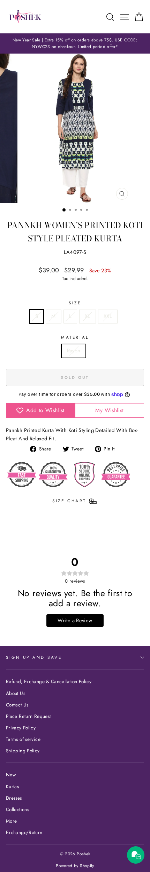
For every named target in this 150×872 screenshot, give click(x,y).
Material (75, 337)
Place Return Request (28, 716)
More (11, 820)
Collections (17, 809)
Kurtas (12, 786)
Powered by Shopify (75, 866)
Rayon (74, 350)
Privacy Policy (21, 727)
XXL (108, 316)
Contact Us (17, 704)
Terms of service (23, 739)
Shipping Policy (23, 750)
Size (75, 303)
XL (87, 316)
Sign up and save (34, 657)
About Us (15, 693)
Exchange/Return (24, 832)
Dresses (14, 797)
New (11, 774)
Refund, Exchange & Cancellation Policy (48, 681)
